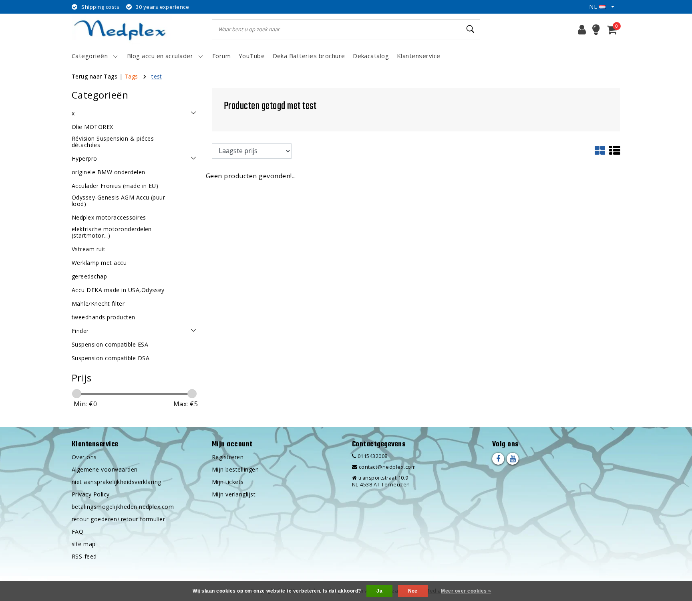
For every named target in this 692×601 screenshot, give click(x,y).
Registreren (227, 457)
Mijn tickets (228, 482)
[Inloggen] (582, 29)
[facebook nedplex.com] (498, 459)
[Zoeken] (471, 29)
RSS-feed (84, 556)
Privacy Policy (91, 494)
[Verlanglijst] (596, 29)
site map (84, 544)
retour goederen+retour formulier (118, 519)
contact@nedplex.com (387, 467)
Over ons (84, 457)
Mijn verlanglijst (233, 494)
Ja (379, 591)
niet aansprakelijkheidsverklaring (116, 482)
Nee (413, 591)
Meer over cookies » (466, 591)
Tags (131, 76)
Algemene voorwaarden (105, 469)
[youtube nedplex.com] (513, 459)
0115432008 (371, 456)
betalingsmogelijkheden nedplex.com (123, 506)
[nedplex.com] (122, 29)
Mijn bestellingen (235, 469)
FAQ (77, 531)
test (156, 76)
